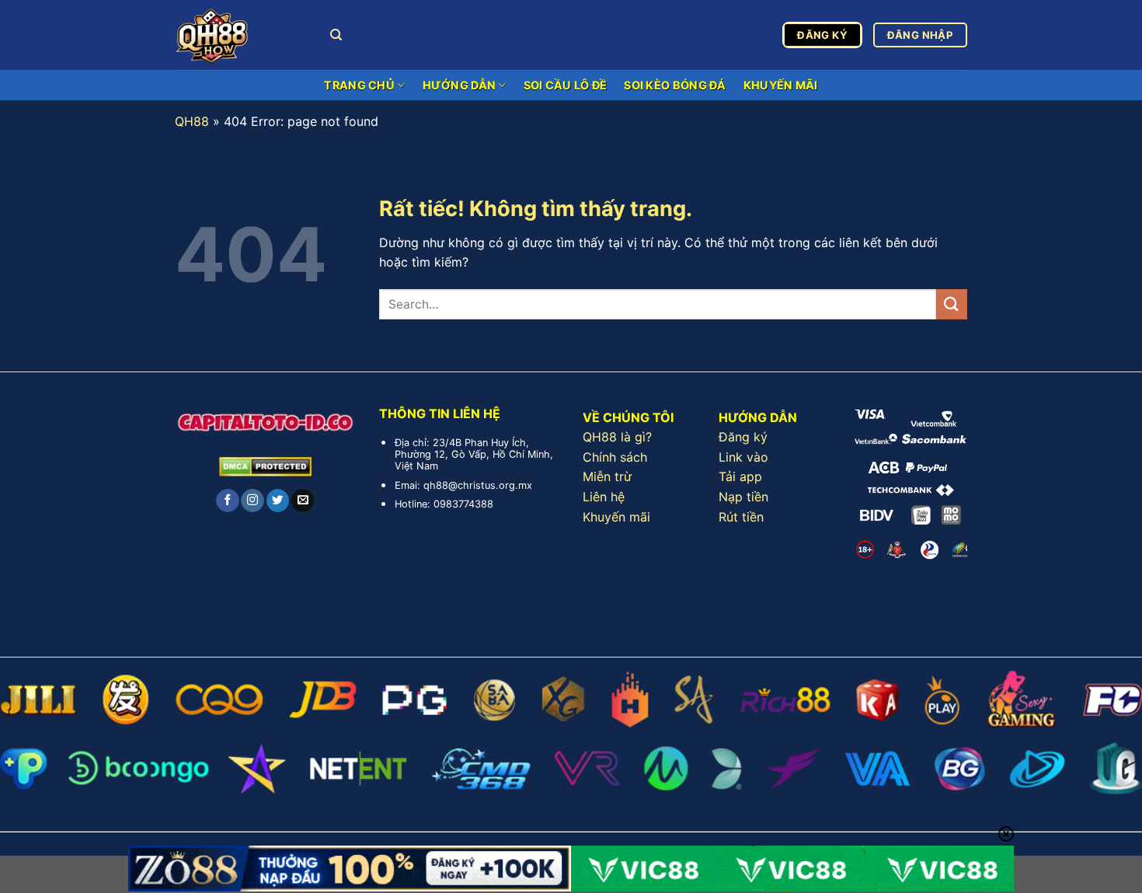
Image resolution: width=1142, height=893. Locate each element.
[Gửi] (951, 304)
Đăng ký (743, 437)
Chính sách (615, 457)
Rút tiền (741, 517)
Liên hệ (604, 496)
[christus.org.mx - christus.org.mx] (241, 35)
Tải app (740, 476)
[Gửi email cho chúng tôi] (302, 500)
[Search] (336, 35)
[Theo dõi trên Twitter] (277, 500)
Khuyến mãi (616, 517)
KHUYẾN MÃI (780, 85)
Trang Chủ (359, 85)
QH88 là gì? (617, 437)
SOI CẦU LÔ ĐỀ (566, 85)
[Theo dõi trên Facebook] (227, 500)
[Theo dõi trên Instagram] (252, 500)
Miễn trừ (607, 476)
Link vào (743, 457)
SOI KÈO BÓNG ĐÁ (675, 85)
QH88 (192, 121)
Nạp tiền (743, 496)
